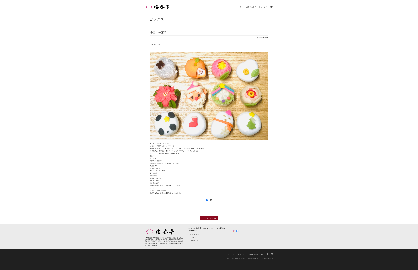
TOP (242, 7)
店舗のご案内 (251, 7)
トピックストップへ (209, 218)
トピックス (263, 7)
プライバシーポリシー (239, 254)
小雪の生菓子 (158, 32)
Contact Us (194, 241)
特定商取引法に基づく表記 (256, 254)
